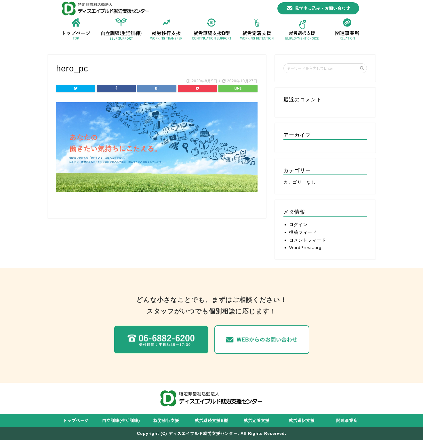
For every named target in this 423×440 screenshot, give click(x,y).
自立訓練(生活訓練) (121, 420)
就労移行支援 (166, 420)
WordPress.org (305, 247)
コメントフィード (307, 240)
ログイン (298, 224)
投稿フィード (303, 232)
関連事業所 (347, 420)
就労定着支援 (257, 420)
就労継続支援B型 (211, 420)
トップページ (76, 420)
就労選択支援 (302, 420)
